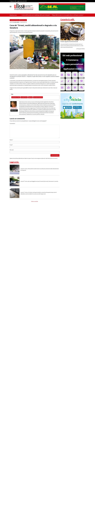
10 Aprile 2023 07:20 (23, 22)
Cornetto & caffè (67, 19)
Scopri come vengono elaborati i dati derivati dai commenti (44, 158)
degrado (30, 97)
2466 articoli (13, 110)
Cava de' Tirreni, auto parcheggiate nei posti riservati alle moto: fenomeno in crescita (39, 181)
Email (11, 145)
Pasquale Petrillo (81, 49)
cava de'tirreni (24, 97)
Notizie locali (23, 20)
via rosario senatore (38, 97)
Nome (11, 140)
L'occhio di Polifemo (14, 20)
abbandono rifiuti (16, 97)
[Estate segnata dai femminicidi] (72, 31)
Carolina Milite (16, 22)
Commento (12, 123)
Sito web (12, 150)
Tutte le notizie (34, 201)
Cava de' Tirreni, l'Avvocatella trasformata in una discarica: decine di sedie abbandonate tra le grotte (39, 169)
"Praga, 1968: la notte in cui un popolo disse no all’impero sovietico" (43, 15)
